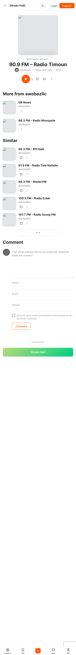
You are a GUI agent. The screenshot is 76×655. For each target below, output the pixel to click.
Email (15, 293)
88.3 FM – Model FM (32, 181)
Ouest (44, 59)
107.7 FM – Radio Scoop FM (37, 214)
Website (16, 305)
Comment (13, 242)
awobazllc (25, 69)
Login (54, 5)
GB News (24, 102)
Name (15, 282)
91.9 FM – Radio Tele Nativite (38, 165)
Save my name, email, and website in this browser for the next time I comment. (44, 317)
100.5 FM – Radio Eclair (34, 198)
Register (67, 5)
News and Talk (43, 69)
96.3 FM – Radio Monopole (36, 120)
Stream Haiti (17, 5)
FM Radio (33, 59)
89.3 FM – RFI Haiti (31, 149)
